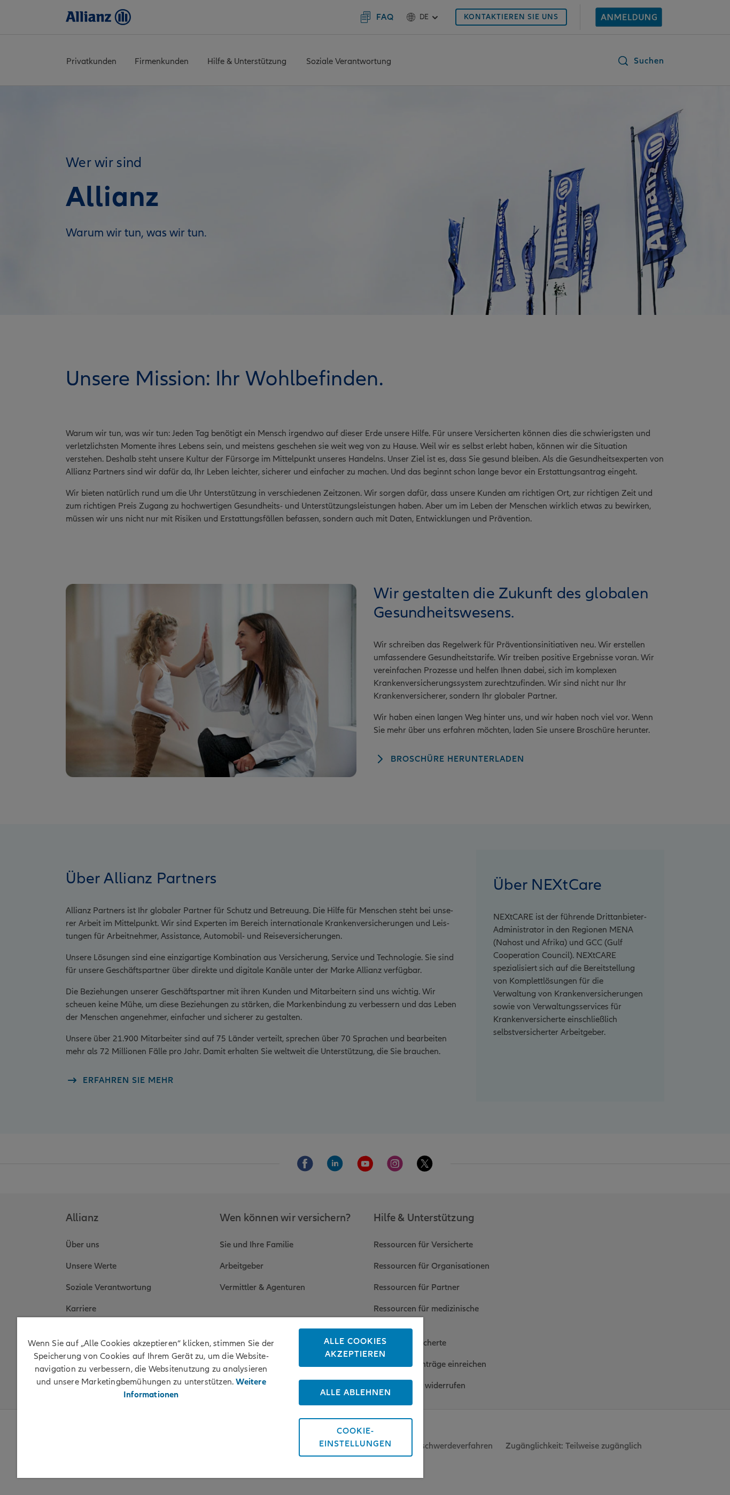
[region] (220, 1397)
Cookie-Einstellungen (355, 1437)
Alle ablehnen (355, 1392)
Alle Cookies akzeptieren (355, 1347)
